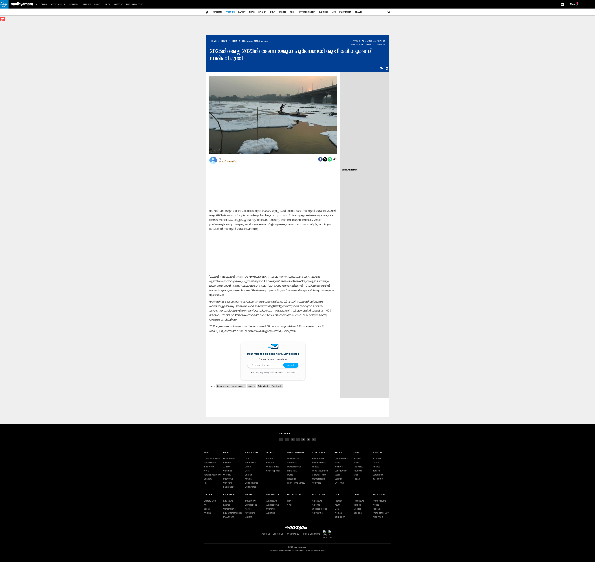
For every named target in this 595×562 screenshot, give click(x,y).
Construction (341, 470)
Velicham (86, 4)
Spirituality (340, 517)
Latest (241, 12)
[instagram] (292, 439)
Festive (356, 479)
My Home (217, 12)
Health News (319, 452)
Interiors (339, 466)
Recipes (357, 458)
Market (375, 462)
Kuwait (248, 479)
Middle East (251, 452)
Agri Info (316, 505)
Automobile (272, 495)
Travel (358, 12)
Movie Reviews (294, 466)
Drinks (356, 462)
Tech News (358, 501)
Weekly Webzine (58, 4)
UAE (247, 458)
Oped (226, 452)
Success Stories (319, 509)
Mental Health (319, 479)
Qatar (247, 470)
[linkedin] (298, 439)
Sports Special (273, 470)
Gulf (272, 12)
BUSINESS (377, 452)
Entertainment (307, 12)
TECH (292, 12)
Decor (337, 474)
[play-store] (325, 534)
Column (338, 479)
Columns (227, 470)
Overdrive (270, 509)
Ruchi (356, 452)
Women (338, 513)
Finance (376, 466)
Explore (248, 517)
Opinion (262, 12)
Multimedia (345, 12)
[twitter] (287, 439)
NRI (205, 483)
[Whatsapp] (329, 159)
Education (229, 495)
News (252, 12)
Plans (337, 462)
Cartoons (227, 483)
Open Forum (229, 458)
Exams (226, 505)
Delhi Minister (263, 386)
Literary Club (210, 501)
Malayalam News (212, 458)
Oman (248, 466)
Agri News (317, 501)
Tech (356, 495)
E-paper (44, 4)
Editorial (227, 462)
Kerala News (210, 462)
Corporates (377, 474)
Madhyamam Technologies (292, 550)
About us (266, 534)
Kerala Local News (212, 474)
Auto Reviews (272, 505)
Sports (282, 12)
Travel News (250, 501)
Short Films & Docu (296, 483)
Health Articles (319, 462)
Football (270, 462)
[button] (4, 4)
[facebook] (320, 159)
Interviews (228, 479)
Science (357, 505)
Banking (376, 470)
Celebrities (292, 462)
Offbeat (227, 474)
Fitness (315, 466)
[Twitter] (325, 159)
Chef (355, 474)
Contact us (278, 534)
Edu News (228, 501)
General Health (319, 474)
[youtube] (303, 439)
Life (334, 12)
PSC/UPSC (228, 517)
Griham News (341, 458)
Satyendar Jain (238, 386)
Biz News (376, 458)
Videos (375, 505)
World (206, 470)
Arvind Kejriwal (223, 386)
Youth (337, 505)
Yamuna (251, 386)
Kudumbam (74, 4)
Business (323, 12)
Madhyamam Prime (134, 4)
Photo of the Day (380, 513)
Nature (248, 509)
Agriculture (319, 495)
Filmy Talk (292, 470)
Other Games (272, 466)
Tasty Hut (358, 466)
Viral (289, 505)
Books (97, 4)
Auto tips (270, 513)
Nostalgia (291, 479)
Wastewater (277, 386)
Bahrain (248, 474)
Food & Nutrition (320, 470)
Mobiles (357, 509)
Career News (229, 509)
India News (209, 466)
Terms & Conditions (286, 372)
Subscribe (118, 4)
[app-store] (330, 534)
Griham (338, 452)
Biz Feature (377, 479)
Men (337, 509)
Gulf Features (251, 483)
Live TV (107, 4)
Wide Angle (377, 517)
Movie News (293, 458)
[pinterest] (313, 439)
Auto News (271, 501)
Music (290, 474)
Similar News (350, 169)
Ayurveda (316, 483)
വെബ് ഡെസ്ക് (228, 161)
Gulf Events (250, 487)
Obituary (208, 479)
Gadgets (357, 513)
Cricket (269, 458)
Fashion (338, 501)
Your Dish (358, 470)
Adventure (250, 513)
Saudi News (250, 462)
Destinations (251, 505)
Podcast (376, 509)
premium (230, 12)
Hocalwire (320, 550)
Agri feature (317, 513)
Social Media (294, 495)
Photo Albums (379, 501)
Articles (226, 466)
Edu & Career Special (233, 513)
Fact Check (228, 487)
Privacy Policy (292, 534)
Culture (208, 495)
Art (205, 505)
